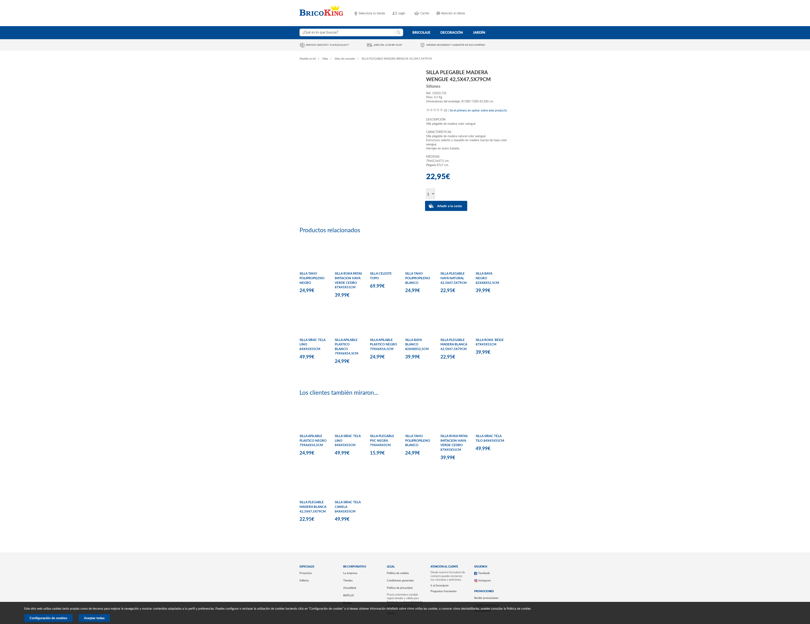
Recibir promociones (486, 598)
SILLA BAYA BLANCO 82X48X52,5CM (417, 344)
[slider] (434, 109)
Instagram (484, 580)
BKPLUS (348, 595)
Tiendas (348, 580)
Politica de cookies (519, 608)
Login (401, 13)
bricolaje (421, 32)
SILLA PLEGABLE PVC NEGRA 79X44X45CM (382, 441)
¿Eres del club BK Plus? (387, 45)
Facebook (484, 573)
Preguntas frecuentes (444, 591)
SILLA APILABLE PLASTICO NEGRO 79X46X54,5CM (383, 344)
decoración (451, 32)
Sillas (325, 59)
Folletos (304, 580)
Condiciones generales (400, 580)
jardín (479, 32)
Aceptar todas (94, 618)
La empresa (350, 573)
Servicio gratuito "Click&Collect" (327, 45)
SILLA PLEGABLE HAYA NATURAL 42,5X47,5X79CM (453, 278)
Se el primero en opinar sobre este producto (478, 110)
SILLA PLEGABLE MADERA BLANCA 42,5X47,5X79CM (453, 344)
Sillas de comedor (345, 59)
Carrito (424, 13)
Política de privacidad (399, 588)
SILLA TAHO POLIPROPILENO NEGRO (312, 278)
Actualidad (349, 588)
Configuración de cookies (48, 618)
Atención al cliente (453, 13)
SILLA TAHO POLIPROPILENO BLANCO (417, 278)
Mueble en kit (308, 59)
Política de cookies (398, 573)
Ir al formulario (439, 585)
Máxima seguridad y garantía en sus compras (455, 45)
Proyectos (306, 573)
